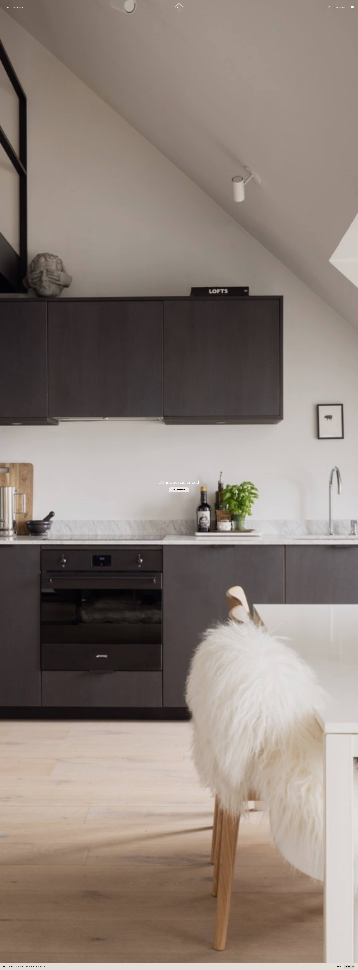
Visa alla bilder (179, 490)
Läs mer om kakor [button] (40, 966)
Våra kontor (340, 7)
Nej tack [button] (339, 966)
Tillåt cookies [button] (350, 966)
